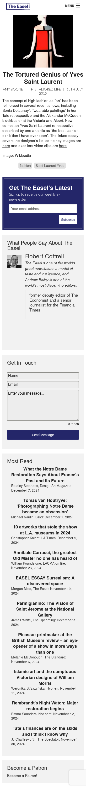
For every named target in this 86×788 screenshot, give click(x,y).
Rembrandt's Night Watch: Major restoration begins (45, 706)
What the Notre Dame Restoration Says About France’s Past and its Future (45, 474)
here (6, 145)
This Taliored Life (45, 89)
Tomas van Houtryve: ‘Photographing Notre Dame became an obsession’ (45, 506)
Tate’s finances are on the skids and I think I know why (45, 731)
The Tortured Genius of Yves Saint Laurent (43, 78)
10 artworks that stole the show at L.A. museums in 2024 (45, 530)
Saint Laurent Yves (50, 165)
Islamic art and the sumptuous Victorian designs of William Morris (45, 677)
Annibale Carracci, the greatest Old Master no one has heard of (45, 555)
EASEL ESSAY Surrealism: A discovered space (45, 581)
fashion (25, 165)
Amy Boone (13, 89)
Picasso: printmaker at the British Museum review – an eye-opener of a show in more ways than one (45, 643)
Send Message (43, 435)
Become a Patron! (22, 775)
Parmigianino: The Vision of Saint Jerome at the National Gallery (45, 609)
